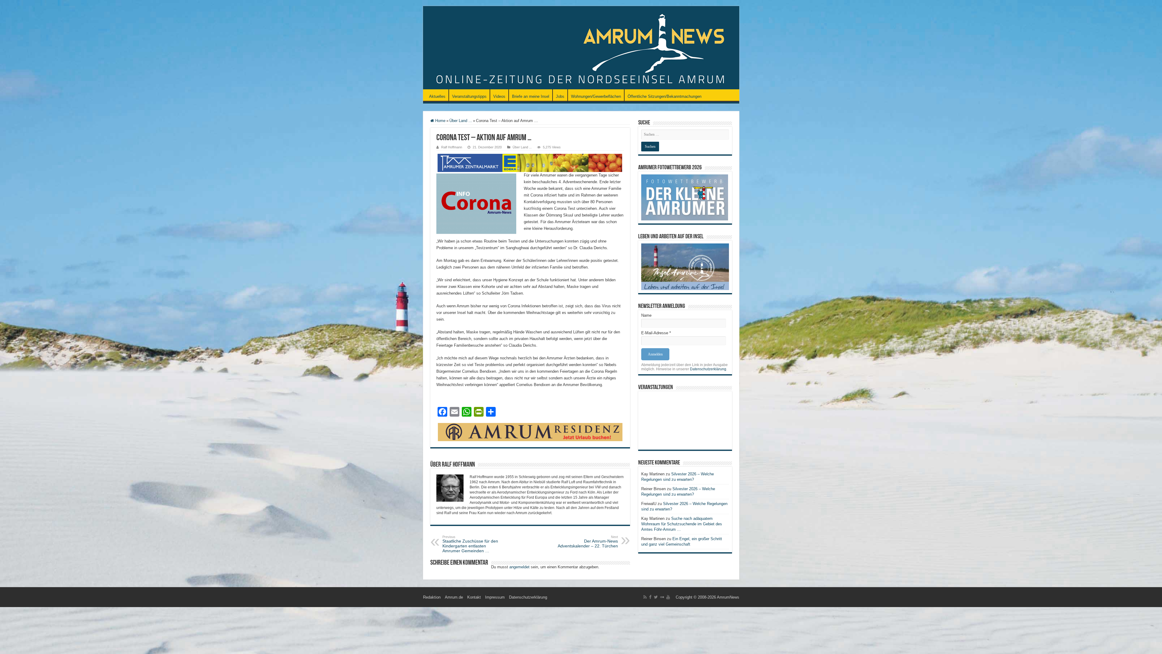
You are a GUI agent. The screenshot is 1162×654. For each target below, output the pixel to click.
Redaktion (432, 597)
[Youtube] (668, 597)
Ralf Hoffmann (451, 147)
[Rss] (645, 597)
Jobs (560, 96)
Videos (499, 96)
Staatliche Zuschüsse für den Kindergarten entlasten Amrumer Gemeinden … (470, 544)
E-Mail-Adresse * (656, 333)
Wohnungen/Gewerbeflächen (596, 96)
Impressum (495, 597)
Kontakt (474, 597)
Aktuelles (437, 96)
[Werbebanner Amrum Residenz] (530, 431)
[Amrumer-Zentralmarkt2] (530, 162)
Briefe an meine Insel (530, 96)
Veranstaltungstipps (469, 96)
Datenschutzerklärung (708, 369)
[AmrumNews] (581, 48)
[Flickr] (662, 597)
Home (439, 120)
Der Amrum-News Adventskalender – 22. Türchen (588, 541)
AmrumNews (728, 597)
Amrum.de (454, 597)
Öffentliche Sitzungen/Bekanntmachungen (664, 96)
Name (646, 315)
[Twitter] (655, 597)
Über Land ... (460, 120)
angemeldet (519, 567)
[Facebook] (650, 597)
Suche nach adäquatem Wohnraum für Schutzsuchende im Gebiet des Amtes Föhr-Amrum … (681, 524)
